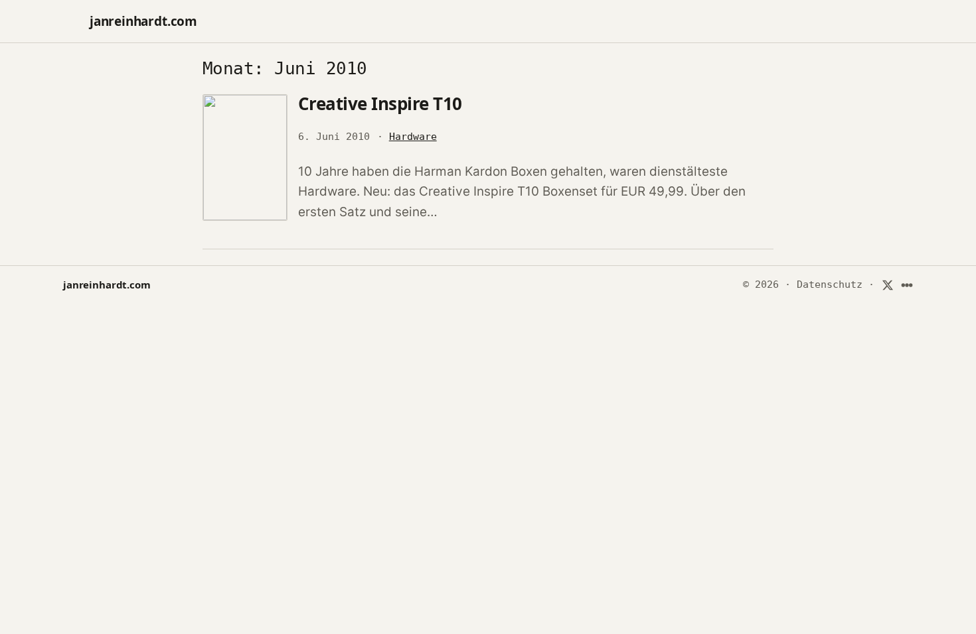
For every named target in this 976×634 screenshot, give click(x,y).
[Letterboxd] (907, 285)
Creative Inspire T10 (380, 103)
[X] (887, 285)
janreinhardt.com (143, 21)
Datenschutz (829, 284)
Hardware (413, 137)
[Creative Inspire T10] (245, 157)
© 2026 (761, 284)
